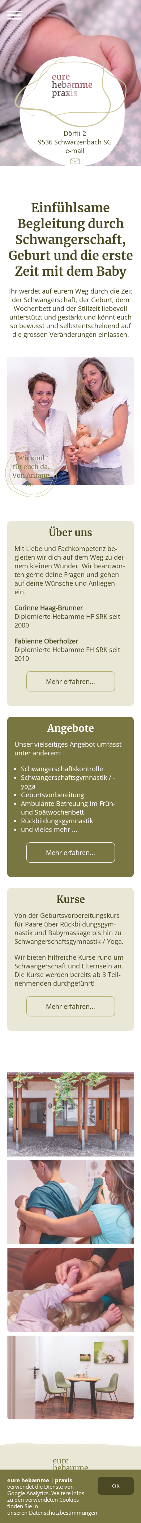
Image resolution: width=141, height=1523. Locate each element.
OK (116, 1485)
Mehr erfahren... (70, 681)
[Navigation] (14, 16)
